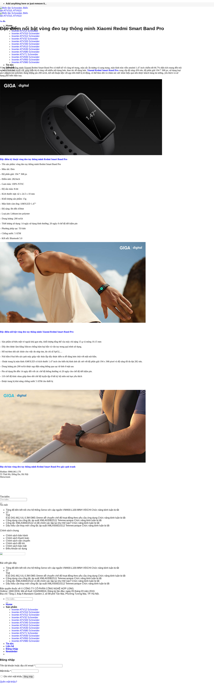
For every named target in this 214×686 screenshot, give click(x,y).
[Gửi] (1, 503)
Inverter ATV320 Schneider (25, 41)
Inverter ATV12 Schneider (25, 609)
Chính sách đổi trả (15, 543)
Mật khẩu (5, 671)
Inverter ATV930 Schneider (25, 57)
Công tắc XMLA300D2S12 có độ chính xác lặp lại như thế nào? (38, 523)
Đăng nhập (28, 677)
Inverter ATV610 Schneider (25, 46)
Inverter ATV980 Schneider (25, 62)
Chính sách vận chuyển (18, 540)
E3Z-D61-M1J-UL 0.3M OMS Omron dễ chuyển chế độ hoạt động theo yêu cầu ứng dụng (51, 517)
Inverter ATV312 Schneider (25, 36)
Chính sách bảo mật (16, 546)
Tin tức (10, 65)
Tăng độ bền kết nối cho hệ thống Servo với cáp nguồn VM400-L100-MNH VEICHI (48, 510)
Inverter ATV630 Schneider (25, 49)
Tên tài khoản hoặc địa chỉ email (17, 665)
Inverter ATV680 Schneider (25, 52)
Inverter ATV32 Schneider (25, 39)
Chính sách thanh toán (17, 538)
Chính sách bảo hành (17, 535)
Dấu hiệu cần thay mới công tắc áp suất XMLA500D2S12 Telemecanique (43, 525)
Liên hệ (10, 646)
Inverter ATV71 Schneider (25, 54)
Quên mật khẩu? (8, 681)
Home (9, 25)
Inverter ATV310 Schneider (25, 33)
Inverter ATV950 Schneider (25, 59)
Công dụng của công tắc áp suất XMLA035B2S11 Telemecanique (40, 520)
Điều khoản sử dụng (16, 548)
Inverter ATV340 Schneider (25, 44)
